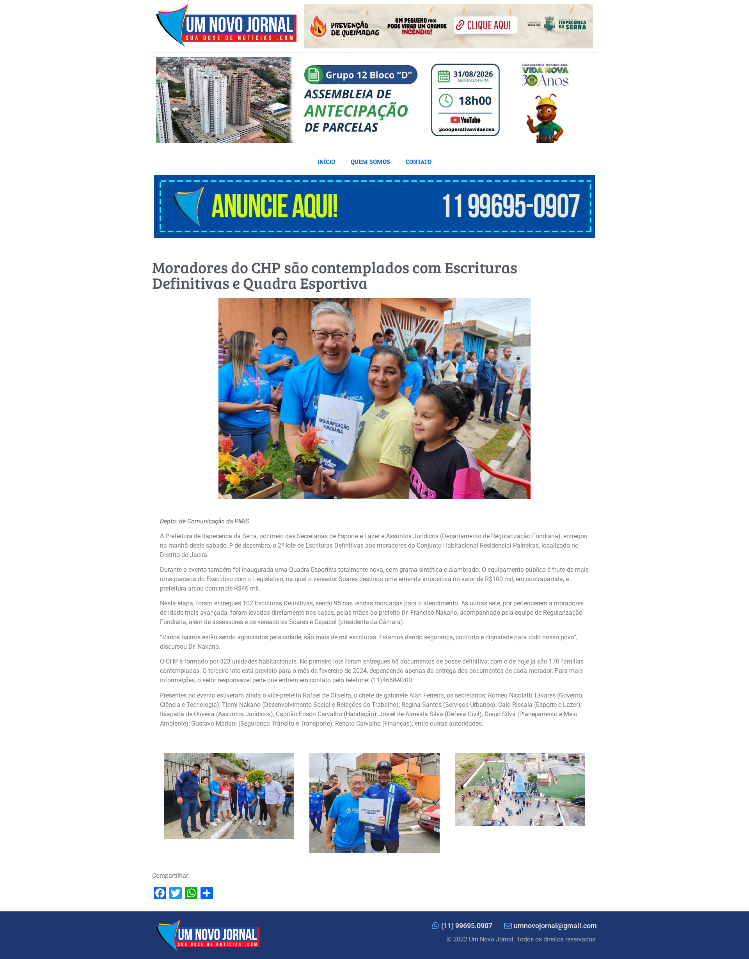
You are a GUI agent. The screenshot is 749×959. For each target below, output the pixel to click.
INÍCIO (326, 161)
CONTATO (418, 161)
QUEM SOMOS (370, 161)
